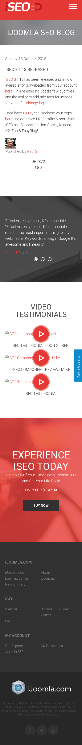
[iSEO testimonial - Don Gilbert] (41, 334)
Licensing (48, 578)
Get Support (14, 646)
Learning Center (16, 578)
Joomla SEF (14, 652)
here (9, 91)
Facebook (30, 730)
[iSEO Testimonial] (41, 382)
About (45, 573)
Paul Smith (36, 151)
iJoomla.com (15, 573)
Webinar (11, 609)
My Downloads (52, 646)
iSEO (9, 79)
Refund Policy (15, 584)
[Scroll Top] (74, 737)
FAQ (8, 621)
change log (35, 103)
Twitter (41, 730)
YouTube (53, 730)
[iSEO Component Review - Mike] (41, 358)
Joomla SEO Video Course (55, 612)
